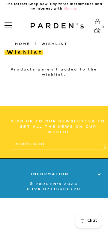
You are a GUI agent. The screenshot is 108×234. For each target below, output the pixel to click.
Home (22, 44)
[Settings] (97, 21)
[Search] (17, 24)
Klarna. (70, 8)
